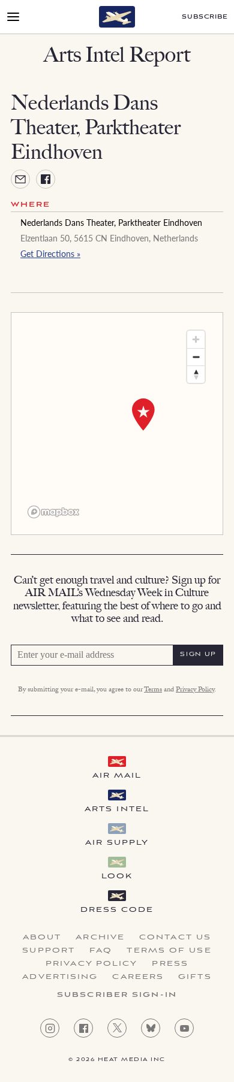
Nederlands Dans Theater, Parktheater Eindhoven (111, 222)
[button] (143, 414)
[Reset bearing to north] (196, 374)
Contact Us (175, 937)
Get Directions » (50, 253)
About (42, 937)
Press (170, 964)
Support (48, 951)
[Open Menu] (13, 17)
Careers (138, 977)
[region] (117, 423)
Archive (100, 937)
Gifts (195, 977)
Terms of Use (169, 951)
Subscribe (205, 17)
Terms (153, 690)
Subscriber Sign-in (117, 995)
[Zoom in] (196, 339)
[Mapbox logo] (53, 512)
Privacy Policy (195, 690)
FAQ (100, 951)
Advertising (60, 977)
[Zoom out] (196, 356)
